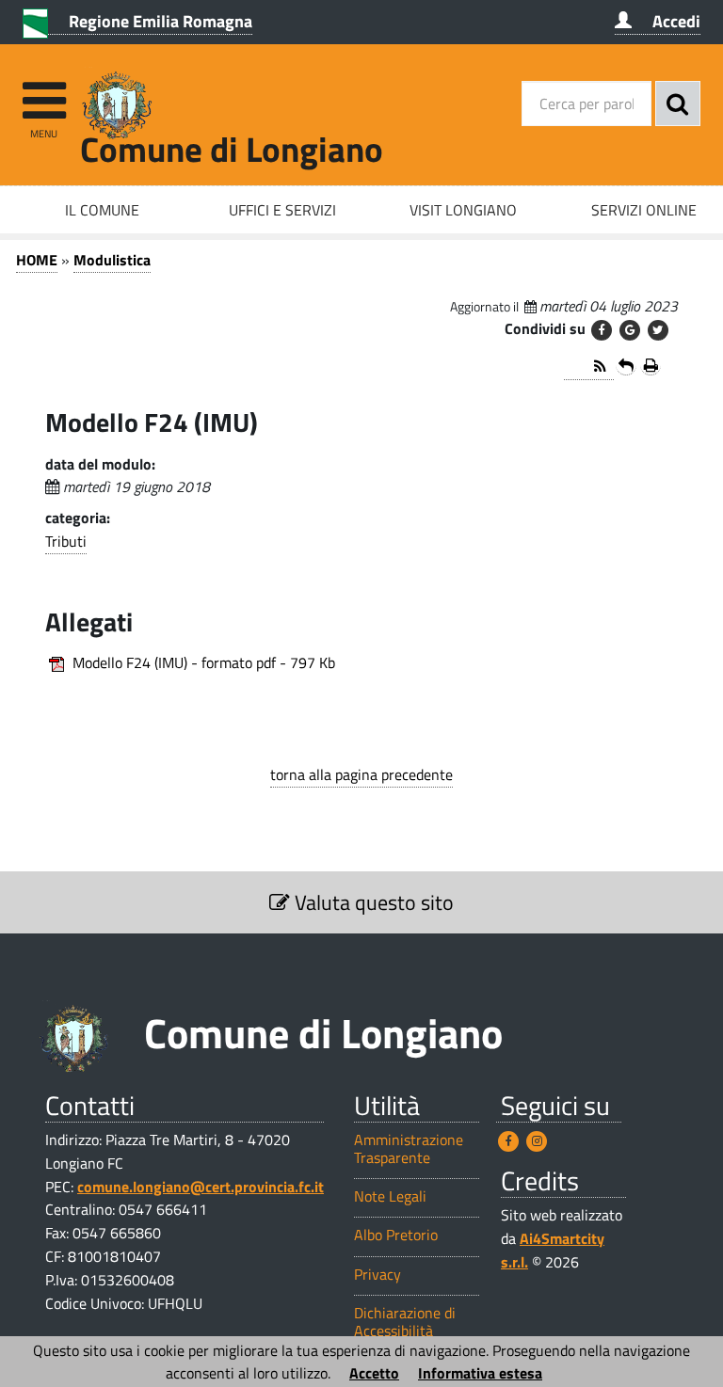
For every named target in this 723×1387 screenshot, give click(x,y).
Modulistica (112, 259)
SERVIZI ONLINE (644, 210)
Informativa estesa (480, 1373)
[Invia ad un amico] (626, 365)
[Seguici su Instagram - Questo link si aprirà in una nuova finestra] (536, 1141)
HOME (36, 259)
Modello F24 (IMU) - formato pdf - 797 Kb (203, 662)
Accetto (374, 1373)
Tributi (66, 541)
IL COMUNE (102, 210)
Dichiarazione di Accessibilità (405, 1322)
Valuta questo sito (372, 902)
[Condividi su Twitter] (658, 330)
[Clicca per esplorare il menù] (44, 91)
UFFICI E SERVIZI (282, 210)
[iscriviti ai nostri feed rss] (589, 367)
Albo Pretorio (396, 1235)
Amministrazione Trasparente (408, 1149)
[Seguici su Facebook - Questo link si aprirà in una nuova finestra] (508, 1141)
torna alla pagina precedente (361, 774)
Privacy (377, 1274)
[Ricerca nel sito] (677, 103)
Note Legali (390, 1196)
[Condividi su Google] (629, 330)
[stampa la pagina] (650, 365)
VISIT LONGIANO (463, 210)
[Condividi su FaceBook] (601, 330)
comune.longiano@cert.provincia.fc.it (200, 1186)
